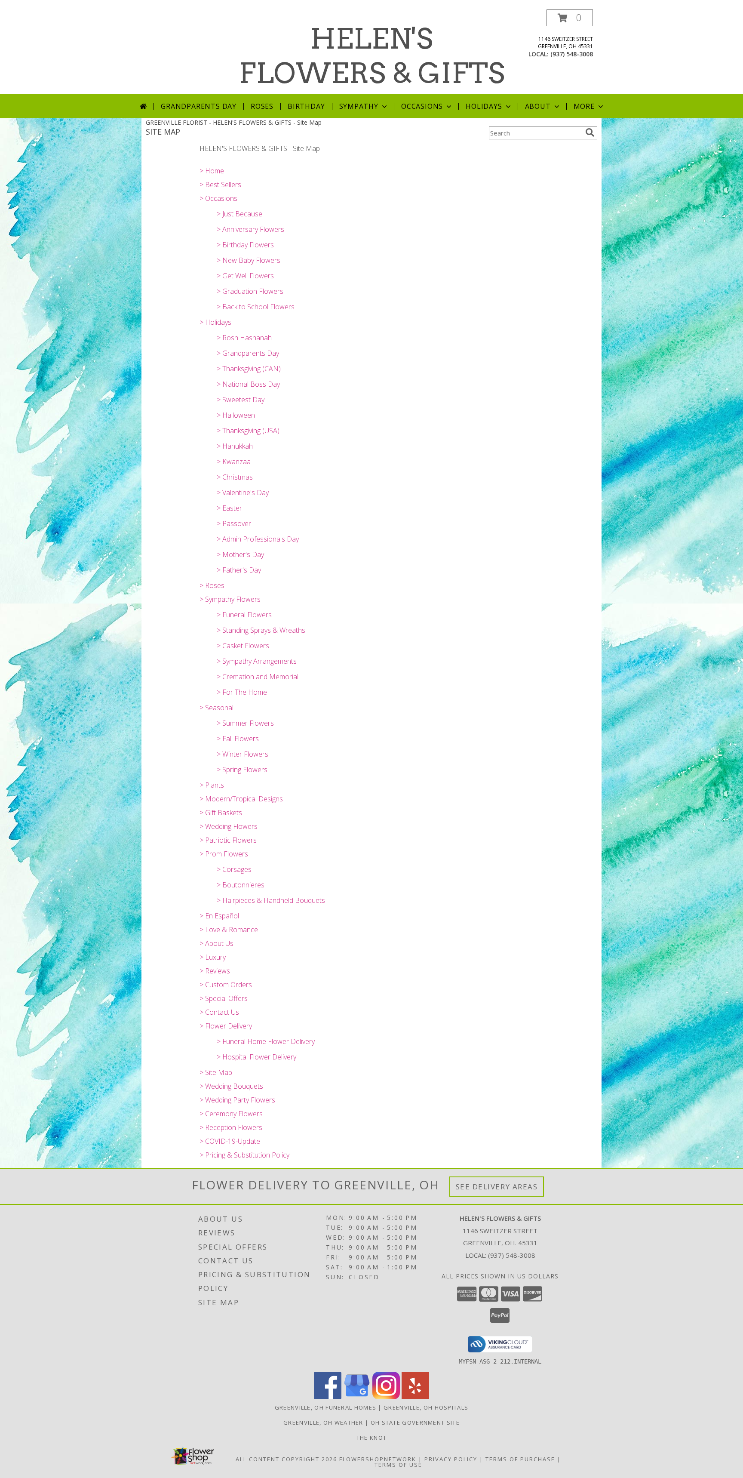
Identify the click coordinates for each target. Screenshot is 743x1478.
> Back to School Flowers (256, 306)
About (538, 106)
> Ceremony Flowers (231, 1113)
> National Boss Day (248, 384)
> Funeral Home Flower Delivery (266, 1041)
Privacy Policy (450, 1459)
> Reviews (215, 971)
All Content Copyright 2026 (286, 1459)
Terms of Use (398, 1465)
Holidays (484, 106)
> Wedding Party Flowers (237, 1100)
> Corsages (234, 869)
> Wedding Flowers (229, 826)
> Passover (234, 523)
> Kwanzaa (234, 461)
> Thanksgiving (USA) (248, 430)
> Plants (212, 785)
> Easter (229, 508)
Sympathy (358, 106)
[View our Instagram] (386, 1397)
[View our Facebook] (327, 1397)
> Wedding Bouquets (231, 1086)
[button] (570, 17)
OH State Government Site (415, 1422)
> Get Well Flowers (245, 275)
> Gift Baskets (221, 812)
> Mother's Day (240, 554)
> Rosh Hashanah (244, 337)
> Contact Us (219, 1012)
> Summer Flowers (245, 723)
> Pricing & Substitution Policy (244, 1155)
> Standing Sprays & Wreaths (261, 630)
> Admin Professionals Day (258, 539)
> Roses (212, 585)
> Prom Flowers (224, 854)
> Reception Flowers (231, 1127)
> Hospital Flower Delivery (256, 1057)
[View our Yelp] (415, 1397)
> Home (212, 171)
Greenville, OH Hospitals (426, 1407)
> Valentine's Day (243, 492)
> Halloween (236, 415)
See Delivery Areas (497, 1187)
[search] (590, 132)
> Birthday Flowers (245, 244)
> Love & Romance (229, 929)
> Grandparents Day (248, 353)
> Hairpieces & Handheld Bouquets (271, 900)
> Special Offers (224, 998)
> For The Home (242, 692)
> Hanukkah (235, 446)
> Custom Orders (226, 984)
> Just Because (239, 214)
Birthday (306, 106)
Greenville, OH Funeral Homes (325, 1407)
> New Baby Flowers (248, 260)
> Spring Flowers (242, 769)
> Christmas (235, 477)
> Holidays (215, 322)
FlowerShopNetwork (377, 1459)
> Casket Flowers (243, 645)
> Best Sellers (220, 184)
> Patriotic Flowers (228, 840)
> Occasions (218, 198)
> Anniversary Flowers (250, 229)
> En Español (219, 916)
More (584, 106)
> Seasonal (216, 707)
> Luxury (213, 957)
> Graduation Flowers (250, 291)
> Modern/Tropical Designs (241, 799)
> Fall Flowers (238, 738)
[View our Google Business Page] (357, 1397)
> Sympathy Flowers (230, 599)
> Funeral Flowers (244, 614)
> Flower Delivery (226, 1026)
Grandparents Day (198, 106)
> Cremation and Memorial (257, 676)
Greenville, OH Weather (323, 1422)
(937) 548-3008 (571, 54)
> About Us (216, 943)
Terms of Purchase (520, 1459)
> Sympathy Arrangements (257, 661)
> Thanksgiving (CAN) (249, 368)
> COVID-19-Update (230, 1141)
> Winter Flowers (242, 754)
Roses (262, 106)
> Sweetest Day (240, 399)
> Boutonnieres (240, 885)
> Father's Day (239, 570)
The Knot (371, 1437)
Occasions (422, 106)
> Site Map (216, 1072)
